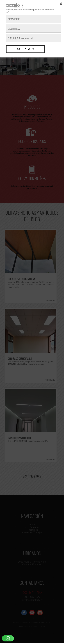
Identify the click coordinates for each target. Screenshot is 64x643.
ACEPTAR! (25, 49)
